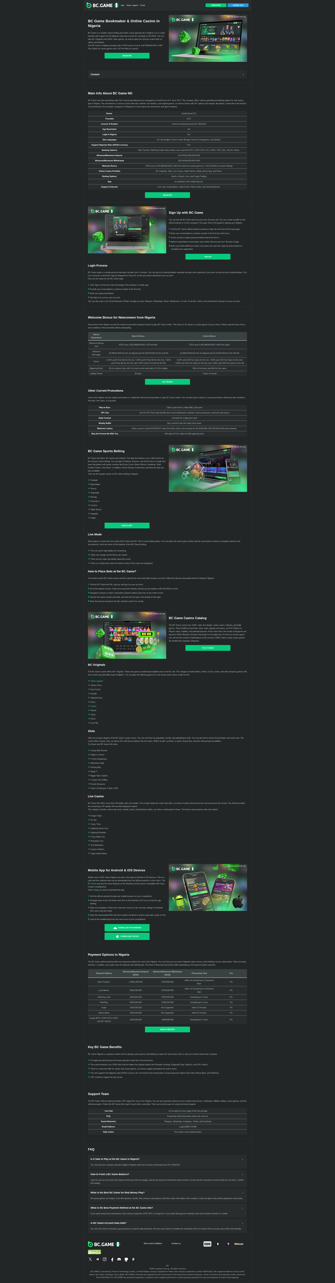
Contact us (176, 1243)
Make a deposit (167, 1029)
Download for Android (129, 928)
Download (238, 5)
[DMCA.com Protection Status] (94, 1248)
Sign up (207, 257)
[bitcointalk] (133, 1258)
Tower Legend (132, 5)
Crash (142, 5)
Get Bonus (167, 382)
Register (216, 5)
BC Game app (94, 883)
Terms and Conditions (153, 1243)
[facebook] (112, 1258)
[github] (126, 1258)
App (122, 5)
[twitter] (90, 1258)
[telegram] (97, 1258)
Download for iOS (130, 936)
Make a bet (127, 525)
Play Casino (208, 648)
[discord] (119, 1258)
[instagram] (104, 1258)
